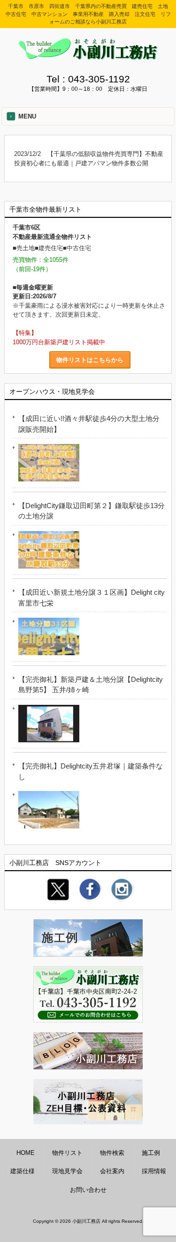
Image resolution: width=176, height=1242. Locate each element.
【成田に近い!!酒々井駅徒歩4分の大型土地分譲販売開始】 (89, 423)
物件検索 (112, 1152)
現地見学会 (67, 1171)
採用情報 (154, 1171)
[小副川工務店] (88, 57)
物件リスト (67, 1152)
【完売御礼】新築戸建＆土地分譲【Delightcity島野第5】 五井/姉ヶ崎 (90, 684)
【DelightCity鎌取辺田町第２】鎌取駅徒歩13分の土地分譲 (91, 511)
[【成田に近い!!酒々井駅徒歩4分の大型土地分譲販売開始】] (46, 464)
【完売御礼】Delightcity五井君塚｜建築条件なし (90, 771)
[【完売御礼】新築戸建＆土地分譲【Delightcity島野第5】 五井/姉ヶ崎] (46, 725)
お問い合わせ (88, 1189)
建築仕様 (22, 1171)
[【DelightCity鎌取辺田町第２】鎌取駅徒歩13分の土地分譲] (46, 551)
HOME (25, 1152)
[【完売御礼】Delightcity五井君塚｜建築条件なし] (46, 811)
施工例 (151, 1152)
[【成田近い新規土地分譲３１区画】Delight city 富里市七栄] (46, 638)
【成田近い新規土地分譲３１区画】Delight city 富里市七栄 (91, 597)
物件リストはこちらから (89, 359)
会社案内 (112, 1171)
